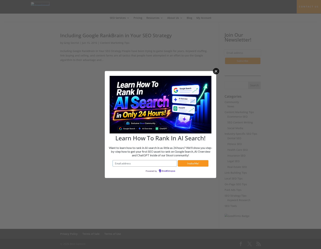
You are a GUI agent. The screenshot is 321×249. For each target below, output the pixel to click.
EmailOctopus (168, 171)
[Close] (216, 71)
